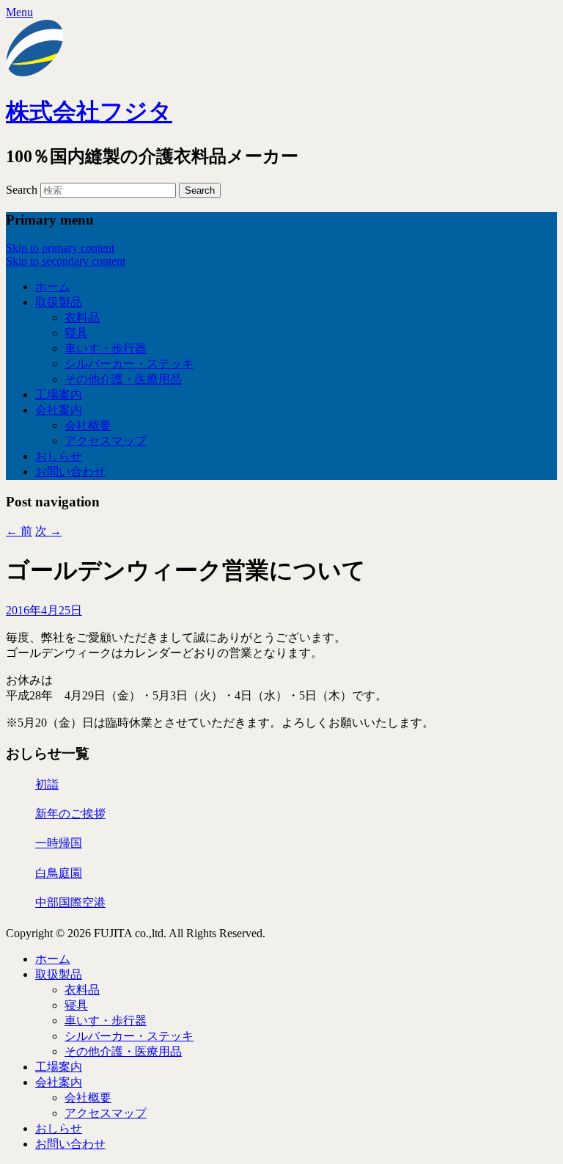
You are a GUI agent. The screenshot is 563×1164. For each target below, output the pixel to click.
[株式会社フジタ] (35, 74)
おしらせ (58, 456)
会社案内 (58, 410)
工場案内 (58, 394)
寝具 (76, 333)
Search (21, 189)
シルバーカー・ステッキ (129, 363)
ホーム (52, 286)
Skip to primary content (60, 247)
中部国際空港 (70, 902)
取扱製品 (58, 302)
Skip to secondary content (65, 261)
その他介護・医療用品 (123, 379)
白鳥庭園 (58, 873)
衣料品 (82, 317)
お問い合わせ (70, 471)
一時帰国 (58, 843)
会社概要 (88, 425)
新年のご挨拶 (70, 813)
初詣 (47, 784)
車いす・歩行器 (106, 348)
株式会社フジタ (89, 111)
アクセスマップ (106, 440)
